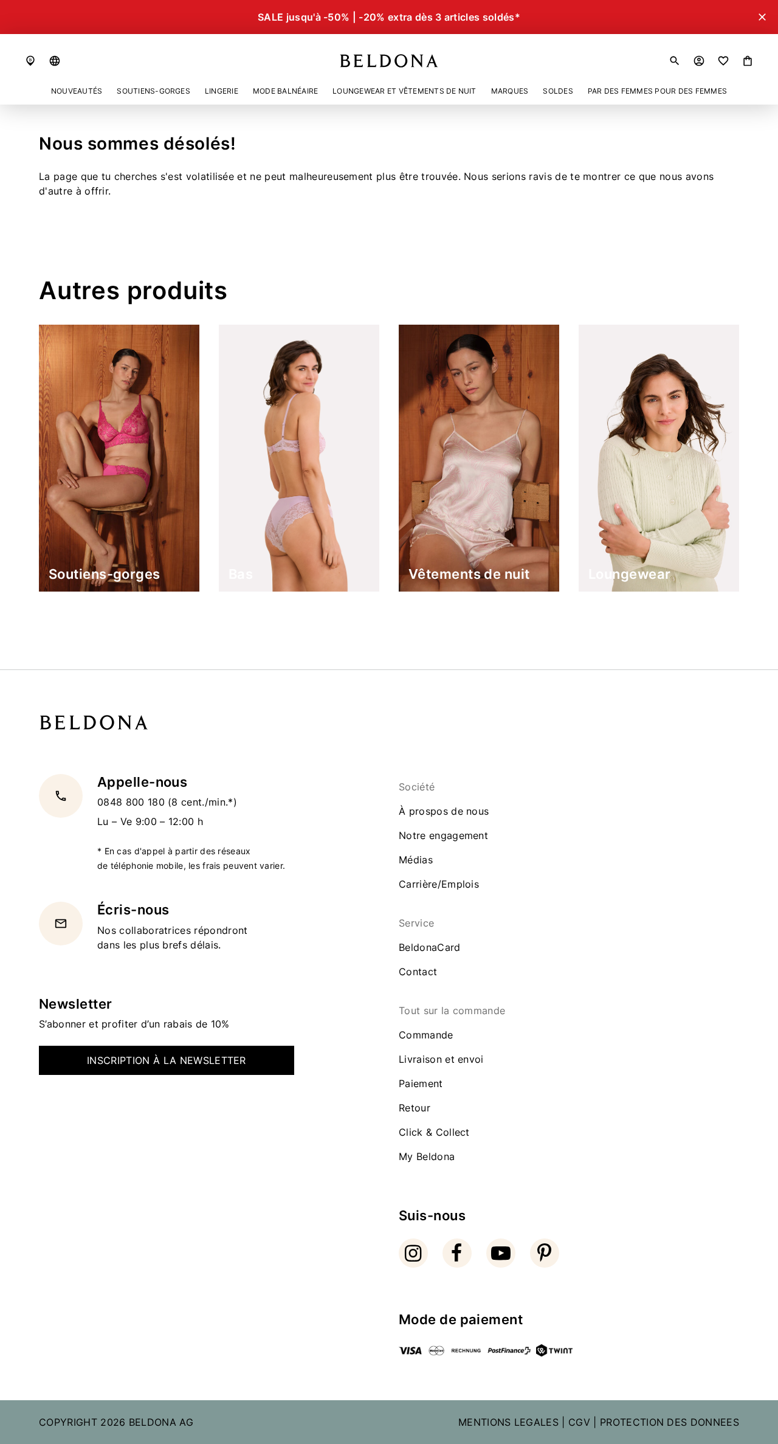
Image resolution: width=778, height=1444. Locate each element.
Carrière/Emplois (439, 884)
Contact (418, 972)
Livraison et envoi (441, 1059)
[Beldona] (389, 61)
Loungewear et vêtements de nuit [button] (404, 90)
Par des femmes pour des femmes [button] (657, 90)
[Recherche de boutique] (30, 61)
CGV (579, 1422)
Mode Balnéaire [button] (285, 90)
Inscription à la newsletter (166, 1060)
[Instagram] (413, 1253)
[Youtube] (500, 1253)
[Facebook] (457, 1253)
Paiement (421, 1083)
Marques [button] (510, 90)
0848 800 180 (132, 802)
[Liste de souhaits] (723, 61)
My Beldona (427, 1156)
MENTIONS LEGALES (508, 1422)
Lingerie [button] (221, 90)
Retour (414, 1108)
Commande (426, 1035)
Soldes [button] (558, 90)
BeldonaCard (430, 947)
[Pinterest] (544, 1253)
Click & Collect (434, 1132)
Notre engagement (443, 835)
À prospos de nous (444, 811)
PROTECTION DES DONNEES (669, 1422)
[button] (55, 61)
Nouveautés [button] (76, 90)
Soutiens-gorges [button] (153, 90)
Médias (416, 860)
